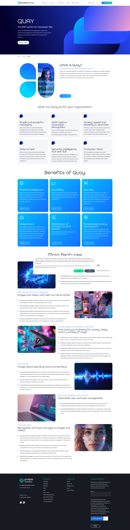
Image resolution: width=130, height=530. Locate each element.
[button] (3, 527)
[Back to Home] (26, 2)
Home (19, 56)
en (96, 2)
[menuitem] (45, 3)
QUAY (29, 56)
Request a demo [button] (23, 42)
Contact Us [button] (107, 2)
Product (24, 56)
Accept (78, 270)
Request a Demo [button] (65, 96)
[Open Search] (93, 2)
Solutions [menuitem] (61, 2)
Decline (89, 270)
